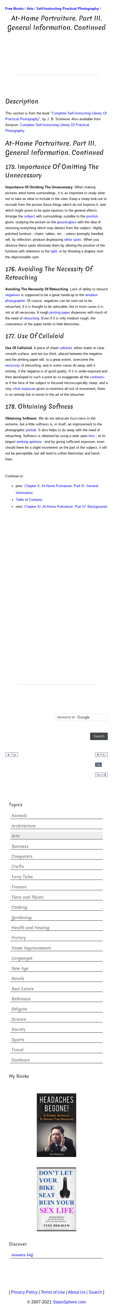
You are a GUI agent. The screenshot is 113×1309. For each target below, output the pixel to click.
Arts (16, 836)
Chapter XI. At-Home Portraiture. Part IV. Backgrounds (65, 507)
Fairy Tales (22, 877)
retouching (31, 318)
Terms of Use (53, 1292)
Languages (22, 958)
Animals (19, 815)
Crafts (18, 866)
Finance (19, 887)
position (92, 216)
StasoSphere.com (69, 1302)
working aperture (29, 442)
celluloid (65, 348)
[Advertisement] (56, 61)
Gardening (22, 917)
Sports (18, 1040)
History (19, 938)
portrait (31, 430)
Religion (19, 1009)
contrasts (97, 377)
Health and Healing (30, 927)
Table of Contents (29, 500)
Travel (17, 1050)
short (16, 389)
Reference (21, 999)
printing (54, 312)
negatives (12, 295)
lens (92, 436)
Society (18, 1029)
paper (65, 312)
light (54, 251)
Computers (22, 856)
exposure (28, 389)
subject (29, 216)
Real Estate (23, 989)
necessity (12, 365)
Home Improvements (31, 948)
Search (95, 1292)
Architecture (23, 826)
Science (19, 1019)
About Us (76, 1292)
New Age (20, 968)
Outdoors (21, 1060)
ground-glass (66, 222)
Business (20, 846)
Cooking (19, 907)
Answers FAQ (22, 1255)
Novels (18, 978)
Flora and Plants (28, 897)
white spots (72, 240)
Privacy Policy (24, 1292)
